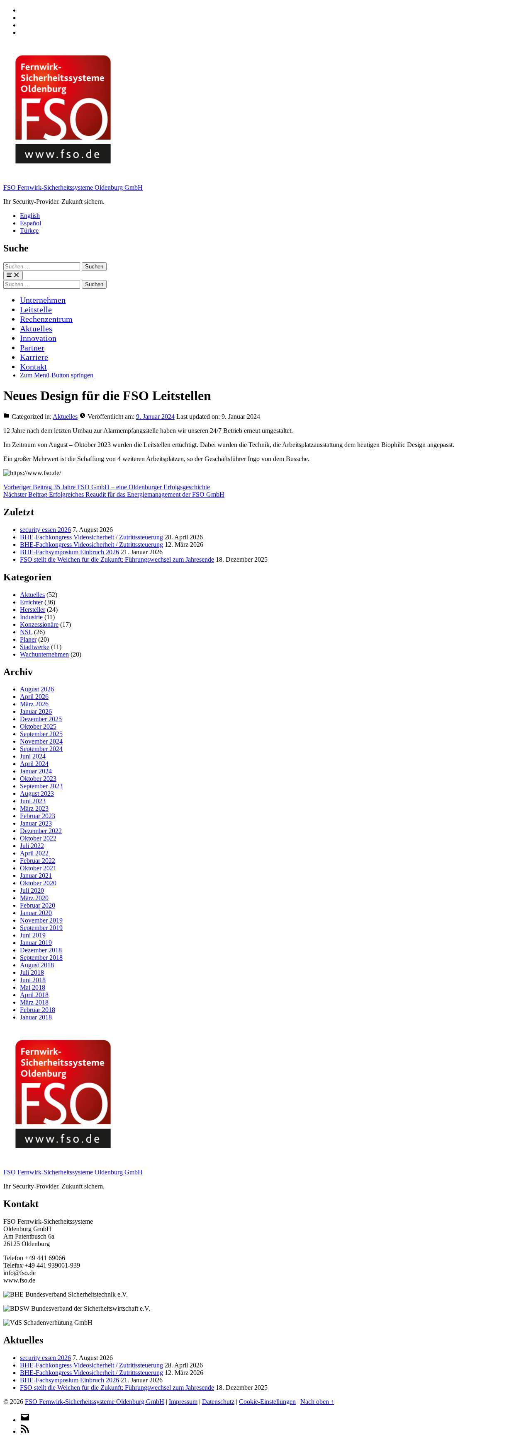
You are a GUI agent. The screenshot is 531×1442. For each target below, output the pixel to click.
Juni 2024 (33, 756)
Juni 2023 (33, 800)
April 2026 (34, 696)
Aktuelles (36, 328)
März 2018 (34, 1002)
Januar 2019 (36, 942)
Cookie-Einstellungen (267, 1401)
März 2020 (34, 897)
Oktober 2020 (38, 882)
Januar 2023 (36, 823)
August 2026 (37, 689)
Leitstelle (36, 309)
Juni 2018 (33, 979)
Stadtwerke (34, 646)
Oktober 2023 (38, 778)
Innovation (38, 338)
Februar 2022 (37, 860)
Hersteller (32, 609)
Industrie (31, 617)
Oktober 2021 (38, 868)
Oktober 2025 (38, 726)
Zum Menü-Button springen (56, 375)
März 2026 (34, 704)
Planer (28, 639)
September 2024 (41, 748)
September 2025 (41, 733)
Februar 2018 (37, 1009)
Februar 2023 (37, 815)
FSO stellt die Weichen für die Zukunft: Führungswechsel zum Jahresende (117, 559)
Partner (32, 347)
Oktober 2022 (38, 838)
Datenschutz (218, 1401)
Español (30, 223)
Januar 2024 (36, 771)
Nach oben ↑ (317, 1401)
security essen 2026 (45, 529)
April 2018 (34, 994)
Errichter (31, 602)
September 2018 (41, 957)
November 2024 (41, 741)
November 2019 (41, 920)
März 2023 (34, 808)
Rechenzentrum (46, 319)
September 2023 (41, 786)
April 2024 (34, 763)
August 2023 (37, 793)
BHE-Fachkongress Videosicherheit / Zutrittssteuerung (91, 537)
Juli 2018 (32, 972)
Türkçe (29, 230)
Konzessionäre (39, 624)
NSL (26, 631)
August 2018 (37, 965)
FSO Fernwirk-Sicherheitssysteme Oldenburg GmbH (73, 187)
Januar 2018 (36, 1017)
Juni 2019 (33, 935)
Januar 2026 (36, 711)
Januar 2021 (36, 875)
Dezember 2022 (41, 830)
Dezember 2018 (41, 950)
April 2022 (34, 853)
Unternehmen (43, 299)
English (30, 215)
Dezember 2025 (41, 718)
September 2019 (41, 927)
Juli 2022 (32, 845)
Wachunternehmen (44, 654)
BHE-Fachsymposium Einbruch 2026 (69, 552)
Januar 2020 (36, 912)
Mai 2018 (32, 987)
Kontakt (33, 366)
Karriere (34, 357)
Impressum (183, 1401)
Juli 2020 (32, 890)
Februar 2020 (37, 905)
